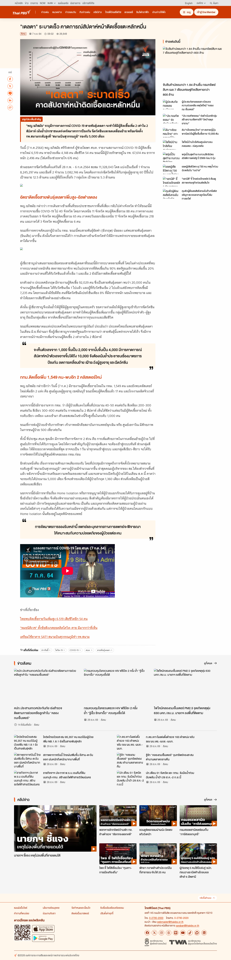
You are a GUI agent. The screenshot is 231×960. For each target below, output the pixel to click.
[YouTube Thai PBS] (183, 932)
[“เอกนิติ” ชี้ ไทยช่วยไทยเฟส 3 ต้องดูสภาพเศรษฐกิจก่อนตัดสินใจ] (171, 181)
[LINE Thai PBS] (175, 932)
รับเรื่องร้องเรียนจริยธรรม (112, 907)
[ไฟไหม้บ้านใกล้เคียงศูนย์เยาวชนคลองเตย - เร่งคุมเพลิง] (171, 145)
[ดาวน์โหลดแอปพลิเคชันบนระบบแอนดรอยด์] (43, 938)
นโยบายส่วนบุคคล (51, 907)
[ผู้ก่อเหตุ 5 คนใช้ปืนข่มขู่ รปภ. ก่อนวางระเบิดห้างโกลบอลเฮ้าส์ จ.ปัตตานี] (198, 853)
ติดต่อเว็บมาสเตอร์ (80, 913)
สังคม (23, 33)
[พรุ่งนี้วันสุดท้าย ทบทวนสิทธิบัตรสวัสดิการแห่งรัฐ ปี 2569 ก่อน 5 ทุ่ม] (171, 157)
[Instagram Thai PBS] (161, 932)
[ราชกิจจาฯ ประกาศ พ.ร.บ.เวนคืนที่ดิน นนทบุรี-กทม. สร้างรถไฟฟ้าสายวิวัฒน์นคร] (27, 778)
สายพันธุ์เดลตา (103, 650)
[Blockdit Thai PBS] (197, 932)
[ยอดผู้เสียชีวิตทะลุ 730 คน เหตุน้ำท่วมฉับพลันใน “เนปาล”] (171, 169)
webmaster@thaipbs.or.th (170, 921)
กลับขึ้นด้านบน (205, 897)
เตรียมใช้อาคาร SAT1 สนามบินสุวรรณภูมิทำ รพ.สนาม (55, 637)
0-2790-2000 (156, 918)
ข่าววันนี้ (44, 650)
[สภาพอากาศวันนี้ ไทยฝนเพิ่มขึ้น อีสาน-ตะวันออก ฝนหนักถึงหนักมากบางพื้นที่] (27, 760)
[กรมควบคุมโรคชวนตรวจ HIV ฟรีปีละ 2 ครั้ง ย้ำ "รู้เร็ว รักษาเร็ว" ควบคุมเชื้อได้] (115, 686)
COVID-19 (74, 650)
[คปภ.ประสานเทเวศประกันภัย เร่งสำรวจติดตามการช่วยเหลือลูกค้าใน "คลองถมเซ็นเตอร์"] (45, 686)
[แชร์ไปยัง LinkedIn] (10, 100)
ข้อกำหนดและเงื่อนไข (81, 907)
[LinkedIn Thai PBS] (204, 932)
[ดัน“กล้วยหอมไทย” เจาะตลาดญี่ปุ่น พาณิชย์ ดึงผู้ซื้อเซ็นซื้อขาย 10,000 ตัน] (171, 132)
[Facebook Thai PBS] (147, 932)
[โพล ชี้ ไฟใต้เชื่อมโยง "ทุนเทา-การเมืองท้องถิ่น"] (118, 853)
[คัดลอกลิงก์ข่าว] (10, 107)
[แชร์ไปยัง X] (10, 86)
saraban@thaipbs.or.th (187, 925)
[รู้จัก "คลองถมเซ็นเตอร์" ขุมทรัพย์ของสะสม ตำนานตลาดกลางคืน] (130, 760)
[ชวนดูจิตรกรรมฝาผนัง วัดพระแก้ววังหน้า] (158, 815)
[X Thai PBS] (154, 932)
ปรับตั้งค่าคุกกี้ (106, 913)
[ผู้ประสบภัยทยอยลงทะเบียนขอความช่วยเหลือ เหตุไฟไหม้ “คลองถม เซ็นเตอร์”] (171, 104)
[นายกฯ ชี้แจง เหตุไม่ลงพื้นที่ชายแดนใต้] (55, 828)
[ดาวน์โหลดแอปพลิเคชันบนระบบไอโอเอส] (43, 928)
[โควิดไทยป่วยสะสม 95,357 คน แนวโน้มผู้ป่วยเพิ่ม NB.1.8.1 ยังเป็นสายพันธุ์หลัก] (27, 742)
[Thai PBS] (22, 11)
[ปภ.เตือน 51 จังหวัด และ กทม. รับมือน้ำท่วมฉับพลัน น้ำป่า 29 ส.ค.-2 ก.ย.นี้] (130, 778)
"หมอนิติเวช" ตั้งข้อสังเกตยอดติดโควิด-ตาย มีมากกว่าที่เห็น (58, 628)
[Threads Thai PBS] (168, 932)
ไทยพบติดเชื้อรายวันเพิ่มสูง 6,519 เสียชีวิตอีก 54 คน (54, 619)
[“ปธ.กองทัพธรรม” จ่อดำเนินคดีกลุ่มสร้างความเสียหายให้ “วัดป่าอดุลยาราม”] (171, 118)
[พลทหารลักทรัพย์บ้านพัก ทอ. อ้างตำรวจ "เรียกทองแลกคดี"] (118, 815)
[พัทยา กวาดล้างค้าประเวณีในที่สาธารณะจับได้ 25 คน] (158, 853)
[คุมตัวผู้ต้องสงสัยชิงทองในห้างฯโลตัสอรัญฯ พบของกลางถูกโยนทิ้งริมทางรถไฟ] (171, 193)
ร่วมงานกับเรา (49, 913)
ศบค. (88, 650)
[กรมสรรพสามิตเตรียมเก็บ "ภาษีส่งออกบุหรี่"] (198, 815)
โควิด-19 (59, 650)
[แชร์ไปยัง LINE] (10, 93)
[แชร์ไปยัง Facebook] (10, 79)
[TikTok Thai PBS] (190, 932)
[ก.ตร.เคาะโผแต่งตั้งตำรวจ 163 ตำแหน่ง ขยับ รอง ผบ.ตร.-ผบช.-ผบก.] (130, 742)
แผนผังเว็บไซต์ (20, 907)
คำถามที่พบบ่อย (21, 913)
